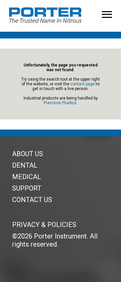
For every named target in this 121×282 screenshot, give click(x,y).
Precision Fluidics (60, 103)
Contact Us (32, 200)
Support (26, 188)
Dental (24, 165)
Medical (26, 177)
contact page (82, 84)
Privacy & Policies (44, 225)
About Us (27, 154)
